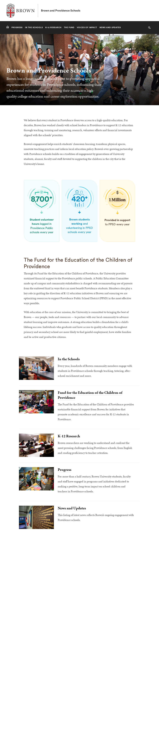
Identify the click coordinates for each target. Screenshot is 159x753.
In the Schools (69, 359)
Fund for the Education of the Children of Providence (90, 395)
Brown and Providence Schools (60, 10)
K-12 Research (69, 436)
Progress (64, 469)
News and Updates (72, 508)
